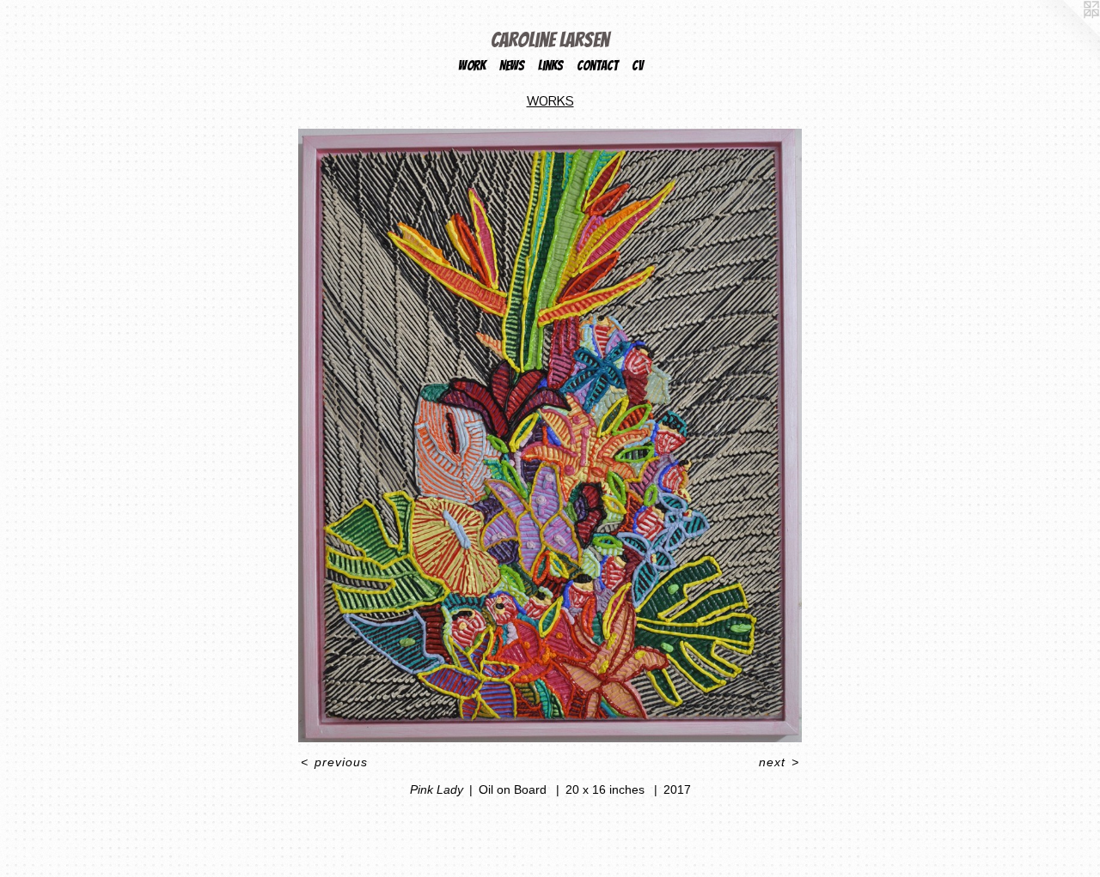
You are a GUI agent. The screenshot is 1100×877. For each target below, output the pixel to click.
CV (637, 65)
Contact (597, 65)
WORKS (550, 101)
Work (472, 65)
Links (550, 65)
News (511, 65)
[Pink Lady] (550, 435)
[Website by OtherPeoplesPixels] (1065, 34)
